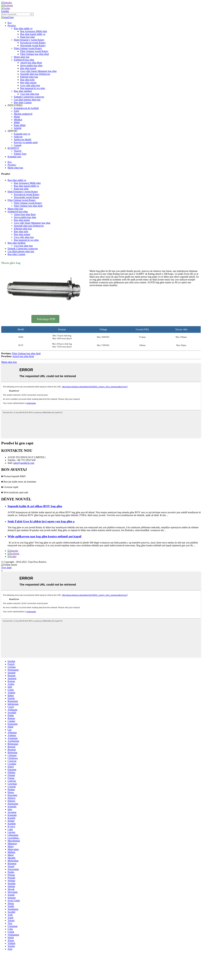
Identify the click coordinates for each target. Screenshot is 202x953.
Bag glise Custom (23, 102)
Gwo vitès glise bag (30, 85)
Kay (10, 22)
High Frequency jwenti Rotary (29, 39)
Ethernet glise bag (29, 76)
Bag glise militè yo (23, 28)
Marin (17, 116)
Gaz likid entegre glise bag (27, 99)
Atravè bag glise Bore (31, 62)
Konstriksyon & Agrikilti (26, 108)
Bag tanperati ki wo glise (32, 88)
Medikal (18, 119)
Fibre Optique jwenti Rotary (28, 48)
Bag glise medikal (23, 91)
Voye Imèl (6, 567)
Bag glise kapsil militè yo (32, 34)
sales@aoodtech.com (23, 463)
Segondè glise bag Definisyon (35, 74)
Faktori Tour (20, 153)
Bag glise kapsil (28, 68)
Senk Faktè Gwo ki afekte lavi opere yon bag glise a (41, 521)
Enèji (16, 111)
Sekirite (17, 128)
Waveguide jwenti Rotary (33, 45)
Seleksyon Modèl (22, 139)
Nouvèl (17, 151)
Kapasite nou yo (22, 133)
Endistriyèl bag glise (24, 59)
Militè (17, 122)
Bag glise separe (28, 82)
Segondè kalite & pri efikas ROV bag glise (35, 506)
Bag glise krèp (27, 79)
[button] (45, 319)
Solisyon (18, 136)
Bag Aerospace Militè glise (33, 31)
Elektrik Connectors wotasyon (29, 96)
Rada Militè (20, 125)
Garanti (17, 145)
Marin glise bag (21, 57)
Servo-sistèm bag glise (31, 65)
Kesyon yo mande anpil (26, 142)
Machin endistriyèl (23, 114)
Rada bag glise (27, 37)
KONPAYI (13, 148)
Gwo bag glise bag (29, 94)
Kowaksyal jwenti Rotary (33, 42)
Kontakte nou (14, 156)
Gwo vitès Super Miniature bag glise (38, 71)
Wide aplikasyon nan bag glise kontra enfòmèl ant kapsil (44, 536)
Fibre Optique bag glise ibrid (34, 54)
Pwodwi (12, 25)
